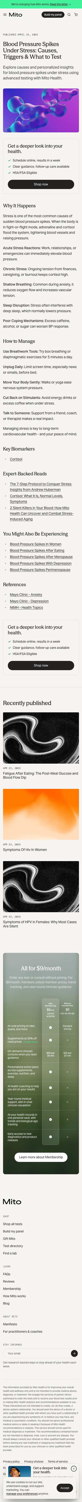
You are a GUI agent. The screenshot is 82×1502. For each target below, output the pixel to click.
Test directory (13, 1246)
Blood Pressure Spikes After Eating (37, 550)
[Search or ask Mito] (69, 15)
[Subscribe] (74, 1353)
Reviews (8, 1281)
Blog (6, 1303)
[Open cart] (76, 15)
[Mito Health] (12, 1201)
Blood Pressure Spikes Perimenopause (40, 569)
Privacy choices (33, 1461)
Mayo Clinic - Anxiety (26, 594)
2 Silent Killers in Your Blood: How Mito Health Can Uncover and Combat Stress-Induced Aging (41, 513)
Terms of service (58, 1461)
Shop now (41, 184)
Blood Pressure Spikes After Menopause (41, 557)
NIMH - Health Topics (26, 607)
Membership (12, 1289)
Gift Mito (9, 1239)
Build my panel (53, 14)
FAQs (6, 1274)
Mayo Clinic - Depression (29, 601)
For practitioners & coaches (22, 1332)
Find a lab (10, 1253)
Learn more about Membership (41, 1157)
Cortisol (16, 459)
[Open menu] (5, 15)
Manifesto (10, 1324)
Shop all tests (12, 1224)
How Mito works (14, 1296)
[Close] (73, 1468)
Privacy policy (11, 1461)
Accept (64, 1488)
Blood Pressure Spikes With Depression (41, 563)
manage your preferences (22, 1493)
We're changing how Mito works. (39, 4)
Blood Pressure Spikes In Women (35, 544)
